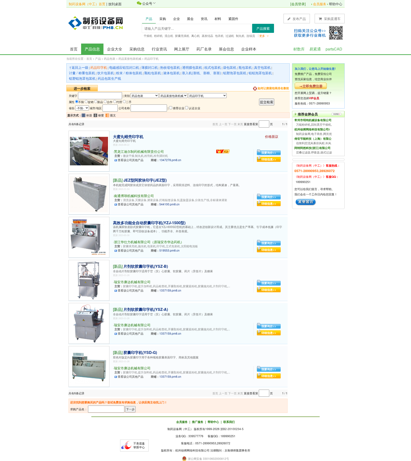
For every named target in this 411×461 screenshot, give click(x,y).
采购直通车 (332, 18)
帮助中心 (335, 3)
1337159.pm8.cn (170, 290)
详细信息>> (268, 159)
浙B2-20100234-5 (232, 429)
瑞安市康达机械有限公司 (132, 281)
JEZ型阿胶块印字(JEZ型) (145, 180)
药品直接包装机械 (129, 58)
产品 (98, 58)
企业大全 (114, 49)
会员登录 (298, 3)
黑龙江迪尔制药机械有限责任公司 (139, 151)
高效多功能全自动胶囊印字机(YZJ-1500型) (149, 222)
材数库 (299, 49)
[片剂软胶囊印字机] (89, 280)
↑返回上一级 (78, 67)
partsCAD (334, 49)
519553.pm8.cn (169, 250)
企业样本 (248, 49)
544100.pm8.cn (169, 204)
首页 (74, 49)
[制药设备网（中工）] (97, 22)
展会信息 (226, 49)
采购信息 (137, 49)
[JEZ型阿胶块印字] (89, 194)
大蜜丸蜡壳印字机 (128, 136)
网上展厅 (181, 49)
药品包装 (109, 58)
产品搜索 (263, 28)
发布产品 (299, 18)
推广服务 (197, 422)
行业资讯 (159, 49)
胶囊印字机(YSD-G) (140, 352)
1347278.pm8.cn (170, 160)
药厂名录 (204, 49)
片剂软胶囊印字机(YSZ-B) (145, 266)
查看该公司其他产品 (130, 160)
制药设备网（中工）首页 (87, 3)
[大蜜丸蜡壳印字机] (89, 151)
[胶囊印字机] (89, 366)
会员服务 (319, 3)
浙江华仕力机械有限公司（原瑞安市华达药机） (149, 241)
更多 (262, 36)
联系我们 (229, 422)
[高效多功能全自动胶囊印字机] (89, 237)
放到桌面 (115, 3)
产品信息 (92, 49)
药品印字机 (151, 58)
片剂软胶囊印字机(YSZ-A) (145, 309)
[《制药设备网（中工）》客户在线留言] (306, 201)
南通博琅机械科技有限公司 (134, 195)
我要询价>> (268, 152)
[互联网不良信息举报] (134, 445)
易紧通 (315, 49)
